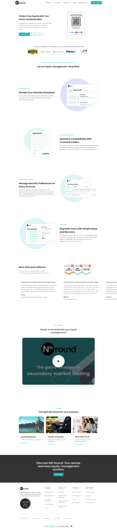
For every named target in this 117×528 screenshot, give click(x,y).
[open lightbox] (58, 361)
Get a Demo (58, 474)
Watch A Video (37, 34)
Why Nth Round (83, 2)
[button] (49, 2)
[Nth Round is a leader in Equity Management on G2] (69, 269)
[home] (20, 3)
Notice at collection (50, 526)
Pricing (75, 2)
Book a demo (24, 34)
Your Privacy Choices (63, 526)
